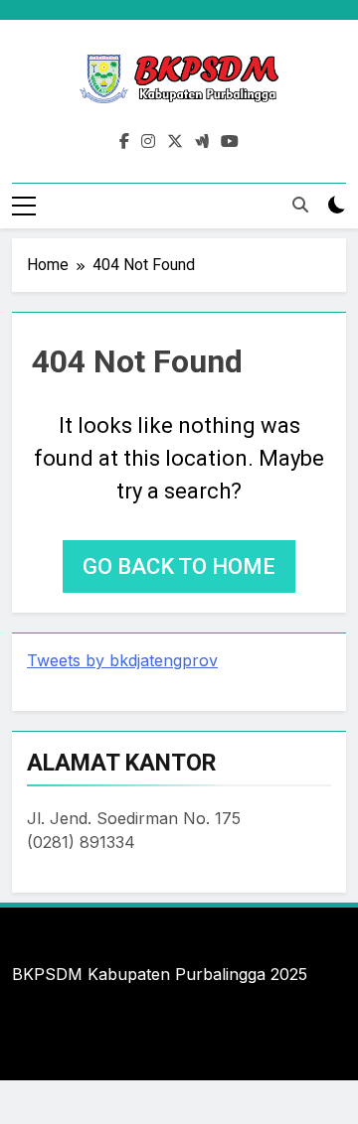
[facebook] (124, 142)
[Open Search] (300, 204)
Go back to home (179, 566)
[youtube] (230, 142)
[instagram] (148, 142)
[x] (175, 142)
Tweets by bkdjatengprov (122, 660)
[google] (202, 142)
